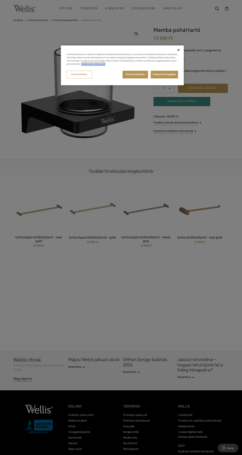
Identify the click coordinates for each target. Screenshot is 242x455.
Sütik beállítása (79, 74)
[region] (122, 65)
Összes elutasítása (135, 74)
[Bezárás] (178, 50)
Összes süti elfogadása (164, 74)
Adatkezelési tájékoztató (93, 64)
